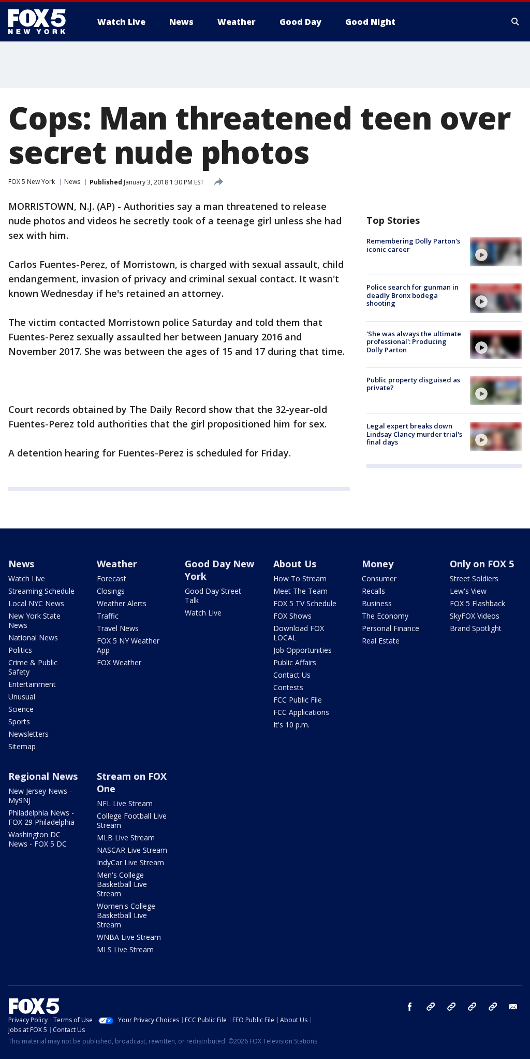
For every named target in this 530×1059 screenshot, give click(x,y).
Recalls (373, 591)
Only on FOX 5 (482, 563)
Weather (117, 563)
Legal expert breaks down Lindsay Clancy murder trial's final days (414, 434)
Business (377, 603)
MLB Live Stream (126, 837)
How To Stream (300, 578)
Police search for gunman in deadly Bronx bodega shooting (412, 295)
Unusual (21, 697)
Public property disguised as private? (413, 384)
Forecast (111, 578)
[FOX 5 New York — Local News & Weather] (42, 21)
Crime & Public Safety (32, 667)
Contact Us (292, 675)
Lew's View (468, 591)
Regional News (43, 776)
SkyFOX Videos (474, 616)
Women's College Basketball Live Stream (126, 915)
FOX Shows (292, 616)
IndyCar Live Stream (130, 862)
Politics (20, 650)
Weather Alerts (121, 603)
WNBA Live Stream (129, 937)
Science (21, 709)
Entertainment (32, 684)
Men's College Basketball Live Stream (122, 884)
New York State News (34, 620)
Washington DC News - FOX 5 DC (37, 839)
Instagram (430, 1006)
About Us (294, 563)
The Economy (385, 616)
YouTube (472, 1006)
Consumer (379, 578)
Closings (111, 591)
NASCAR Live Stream (132, 850)
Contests (288, 687)
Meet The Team (300, 591)
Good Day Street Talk (213, 595)
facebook (410, 1006)
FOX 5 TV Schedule (304, 603)
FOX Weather (119, 662)
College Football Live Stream (132, 820)
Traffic (108, 616)
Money (377, 563)
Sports (19, 721)
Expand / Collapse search (515, 22)
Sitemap (22, 746)
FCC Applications (301, 712)
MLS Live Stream (125, 949)
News (72, 181)
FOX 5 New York (31, 181)
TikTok (451, 1006)
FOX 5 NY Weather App (128, 645)
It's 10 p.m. (291, 724)
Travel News (118, 628)
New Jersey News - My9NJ (40, 795)
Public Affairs (294, 662)
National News (33, 637)
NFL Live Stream (125, 803)
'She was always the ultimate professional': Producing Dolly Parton (413, 341)
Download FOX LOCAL (298, 632)
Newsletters (28, 734)
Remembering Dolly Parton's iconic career (413, 245)
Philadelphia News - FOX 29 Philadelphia (41, 817)
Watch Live (26, 578)
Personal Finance (390, 628)
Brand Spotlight (476, 628)
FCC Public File (297, 700)
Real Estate (381, 641)
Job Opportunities (302, 650)
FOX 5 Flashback (477, 603)
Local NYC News (36, 603)
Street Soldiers (474, 578)
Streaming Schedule (41, 591)
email (513, 1006)
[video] (496, 251)
